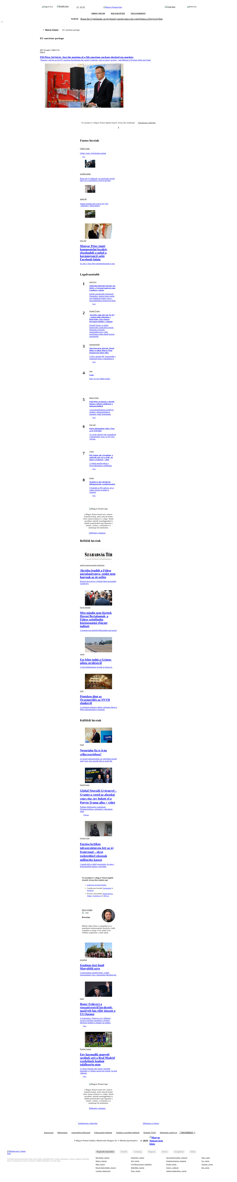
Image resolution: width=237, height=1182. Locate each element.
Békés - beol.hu (100, 1164)
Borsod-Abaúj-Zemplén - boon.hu (106, 1168)
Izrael (82, 745)
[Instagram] (93, 901)
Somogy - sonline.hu (172, 1168)
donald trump (84, 785)
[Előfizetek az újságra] (170, 7)
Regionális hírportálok (105, 1152)
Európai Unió (84, 838)
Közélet (124, 1152)
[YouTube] (107, 901)
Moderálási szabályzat (168, 1133)
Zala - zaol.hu (205, 1168)
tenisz (82, 999)
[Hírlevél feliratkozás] (84, 901)
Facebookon (107, 888)
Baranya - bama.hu (101, 1161)
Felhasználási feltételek (103, 1133)
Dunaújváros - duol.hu (137, 1158)
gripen (91, 451)
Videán (89, 896)
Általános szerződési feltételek (127, 1133)
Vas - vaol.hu (205, 1161)
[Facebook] (89, 901)
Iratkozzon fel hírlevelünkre (96, 885)
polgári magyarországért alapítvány (92, 565)
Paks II (42, 52)
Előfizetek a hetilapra (97, 533)
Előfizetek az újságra (151, 1123)
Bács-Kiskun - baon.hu (102, 1158)
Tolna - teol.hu (205, 1158)
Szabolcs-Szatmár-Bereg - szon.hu (176, 1171)
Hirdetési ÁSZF (149, 1133)
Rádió (192, 1152)
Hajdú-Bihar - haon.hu (137, 1168)
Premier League (85, 1049)
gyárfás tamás (85, 174)
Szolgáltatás (179, 1152)
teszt (90, 371)
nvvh (81, 691)
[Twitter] (98, 901)
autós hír (83, 199)
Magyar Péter (94, 398)
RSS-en (106, 896)
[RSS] (111, 901)
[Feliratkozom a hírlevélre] (62, 7)
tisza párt (83, 241)
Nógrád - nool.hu (171, 1164)
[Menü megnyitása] (192, 7)
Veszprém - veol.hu (207, 1164)
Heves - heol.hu (135, 1171)
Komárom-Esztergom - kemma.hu (176, 1161)
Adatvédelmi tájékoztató (80, 1133)
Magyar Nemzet (51, 30)
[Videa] (102, 901)
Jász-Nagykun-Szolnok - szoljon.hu (176, 1158)
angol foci (92, 282)
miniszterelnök (94, 345)
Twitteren (90, 890)
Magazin (151, 1152)
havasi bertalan (85, 607)
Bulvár (164, 1152)
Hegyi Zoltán (87, 910)
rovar (87, 913)
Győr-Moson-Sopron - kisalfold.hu (141, 1164)
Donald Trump (94, 311)
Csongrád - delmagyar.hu (103, 1171)
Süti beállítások (187, 1133)
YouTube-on (97, 896)
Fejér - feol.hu (135, 1161)
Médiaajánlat (62, 1133)
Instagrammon (108, 894)
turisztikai (83, 960)
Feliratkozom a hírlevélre (147, 123)
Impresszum (48, 1133)
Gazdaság (137, 1152)
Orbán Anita (85, 149)
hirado (91, 478)
